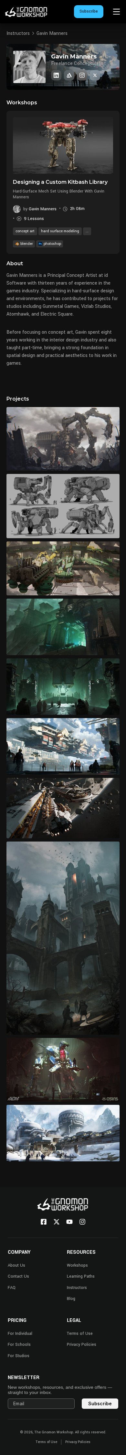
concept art (25, 231)
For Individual (20, 1333)
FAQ (12, 1288)
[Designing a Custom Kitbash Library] (63, 145)
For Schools (19, 1344)
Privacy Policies (81, 1344)
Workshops (77, 1265)
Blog (71, 1299)
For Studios (18, 1356)
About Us (16, 1265)
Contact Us (18, 1276)
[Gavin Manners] (56, 75)
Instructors (18, 33)
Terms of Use (80, 1333)
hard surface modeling (60, 231)
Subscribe (88, 11)
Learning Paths (81, 1276)
